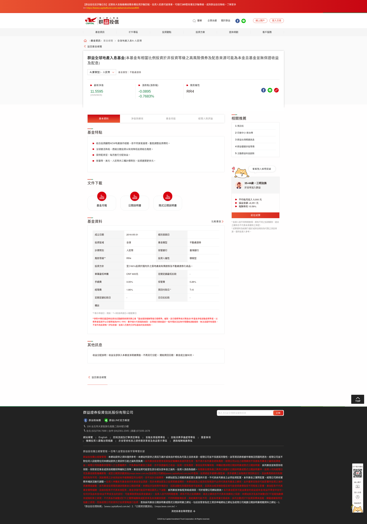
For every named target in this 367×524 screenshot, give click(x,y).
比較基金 (216, 221)
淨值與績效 (137, 118)
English (103, 437)
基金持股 (171, 118)
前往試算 (255, 215)
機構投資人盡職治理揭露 (99, 441)
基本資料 (104, 118)
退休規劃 (233, 32)
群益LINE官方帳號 (119, 420)
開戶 (260, 20)
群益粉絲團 (95, 420)
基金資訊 (100, 32)
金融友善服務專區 (155, 437)
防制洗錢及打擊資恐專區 (126, 437)
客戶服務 (267, 32)
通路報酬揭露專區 (183, 441)
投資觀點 (166, 32)
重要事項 (206, 437)
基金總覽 (108, 41)
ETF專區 (133, 32)
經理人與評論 (205, 118)
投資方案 (200, 32)
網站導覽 (88, 437)
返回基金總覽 (94, 46)
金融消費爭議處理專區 (183, 437)
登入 (276, 20)
